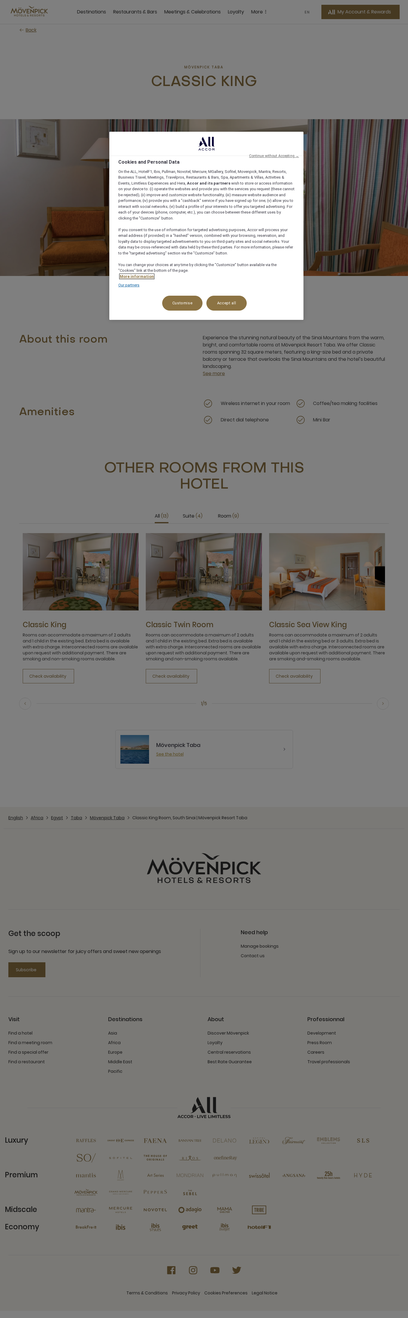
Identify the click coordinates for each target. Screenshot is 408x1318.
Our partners (128, 285)
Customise (182, 303)
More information (137, 276)
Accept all (226, 303)
